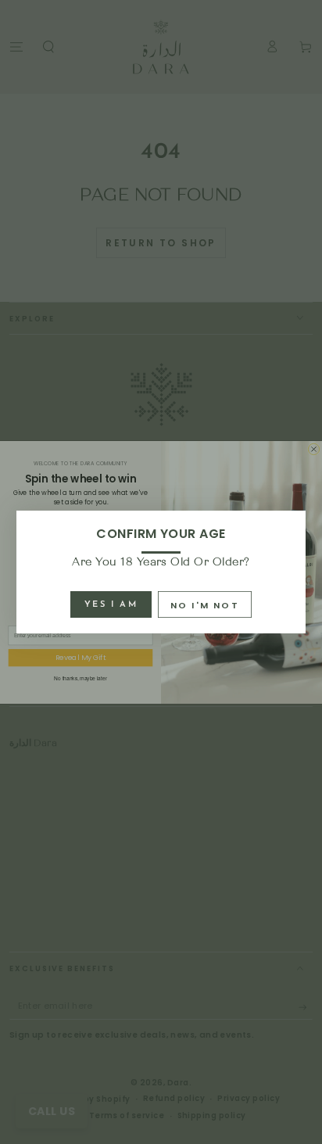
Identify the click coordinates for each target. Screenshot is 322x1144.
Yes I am (111, 605)
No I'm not (204, 605)
